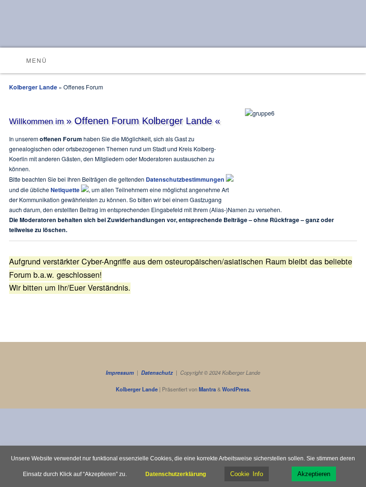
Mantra (207, 389)
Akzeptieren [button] (313, 473)
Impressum (120, 372)
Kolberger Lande (33, 87)
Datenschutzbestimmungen (186, 179)
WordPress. (236, 389)
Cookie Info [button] (246, 473)
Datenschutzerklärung (175, 474)
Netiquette (66, 189)
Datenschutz (157, 372)
